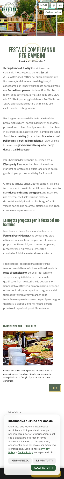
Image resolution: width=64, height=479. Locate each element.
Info (55, 388)
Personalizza (20, 460)
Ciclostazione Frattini (9, 9)
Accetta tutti (43, 467)
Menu (43, 5)
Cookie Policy (25, 452)
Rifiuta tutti (44, 460)
